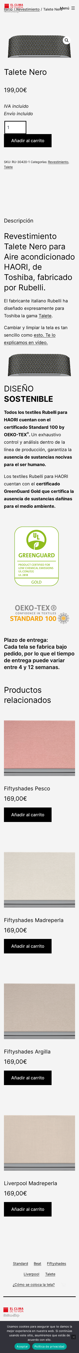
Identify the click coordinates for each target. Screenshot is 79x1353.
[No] (73, 1337)
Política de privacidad (49, 1346)
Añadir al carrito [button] (27, 814)
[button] (67, 40)
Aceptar (22, 1346)
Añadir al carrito (27, 140)
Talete (8, 167)
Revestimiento (28, 9)
